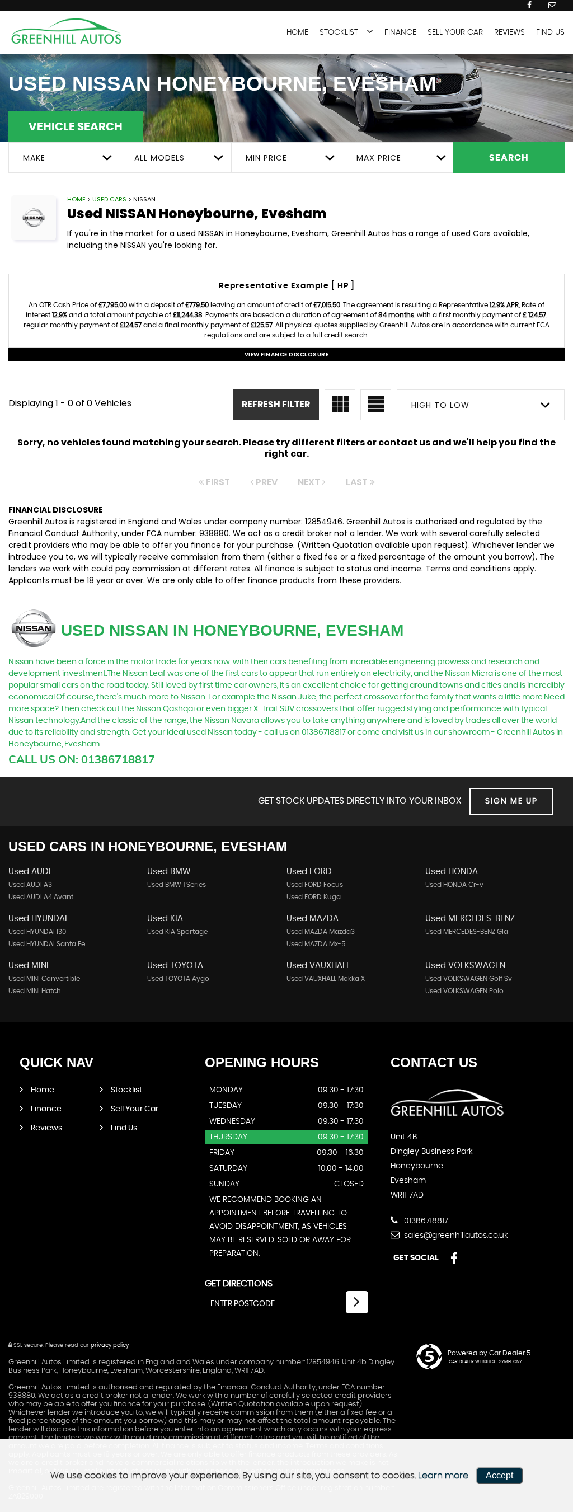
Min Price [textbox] (266, 157)
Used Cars (109, 199)
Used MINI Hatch (34, 991)
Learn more (443, 1475)
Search (509, 157)
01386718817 (425, 1221)
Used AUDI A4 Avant (40, 897)
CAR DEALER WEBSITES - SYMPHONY (485, 1362)
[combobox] (64, 157)
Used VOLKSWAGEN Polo (464, 991)
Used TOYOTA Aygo (178, 978)
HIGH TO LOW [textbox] (440, 405)
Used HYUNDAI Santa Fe (46, 944)
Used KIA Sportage (177, 931)
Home (297, 32)
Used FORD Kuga (313, 897)
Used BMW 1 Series (176, 884)
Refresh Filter (276, 404)
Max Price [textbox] (378, 157)
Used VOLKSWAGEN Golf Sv (468, 978)
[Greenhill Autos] (67, 31)
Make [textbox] (34, 157)
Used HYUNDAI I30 (37, 931)
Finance (400, 32)
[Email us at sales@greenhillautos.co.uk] (552, 5)
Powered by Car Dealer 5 (489, 1353)
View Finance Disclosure (287, 354)
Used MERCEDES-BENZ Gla (466, 931)
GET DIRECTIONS (239, 1283)
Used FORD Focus (314, 884)
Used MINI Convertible (44, 978)
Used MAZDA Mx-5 (315, 944)
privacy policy (110, 1345)
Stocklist (339, 32)
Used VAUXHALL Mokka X (325, 978)
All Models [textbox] (159, 157)
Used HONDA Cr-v (454, 884)
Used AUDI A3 (30, 884)
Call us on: (81, 759)
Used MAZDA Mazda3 (320, 931)
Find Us (550, 32)
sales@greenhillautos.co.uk (455, 1235)
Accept (499, 1475)
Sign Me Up (511, 801)
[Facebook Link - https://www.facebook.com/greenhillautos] (529, 5)
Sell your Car (455, 32)
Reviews (509, 32)
